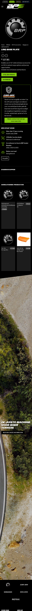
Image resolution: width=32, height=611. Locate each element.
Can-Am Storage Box (4, 249)
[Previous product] (6, 55)
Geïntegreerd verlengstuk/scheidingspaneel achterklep (9, 205)
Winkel (8, 45)
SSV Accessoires (16, 45)
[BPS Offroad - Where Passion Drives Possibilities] (15, 6)
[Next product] (3, 55)
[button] (2, 6)
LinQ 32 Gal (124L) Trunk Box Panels (20, 249)
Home (3, 45)
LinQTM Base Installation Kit (20, 205)
